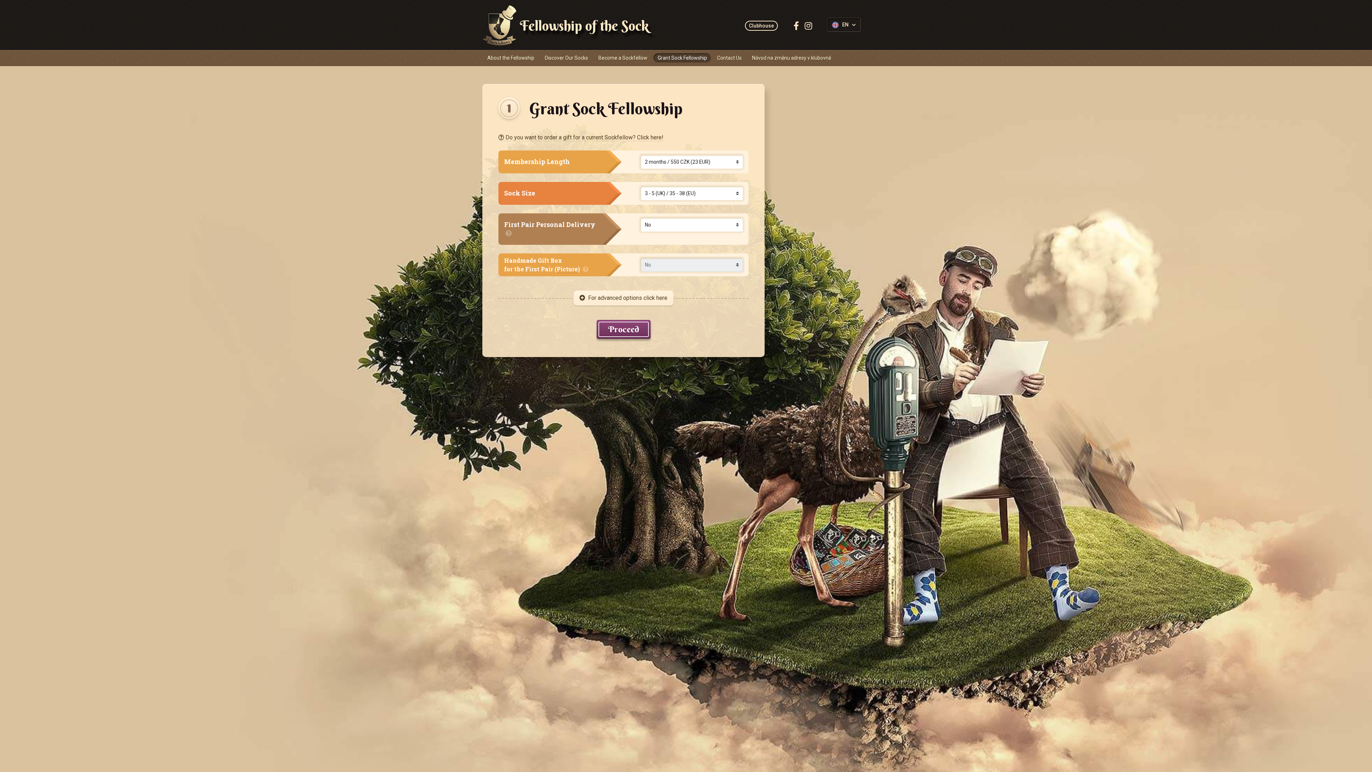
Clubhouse (761, 26)
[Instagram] (808, 25)
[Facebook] (796, 25)
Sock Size (519, 193)
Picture (567, 269)
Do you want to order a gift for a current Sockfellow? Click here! (583, 137)
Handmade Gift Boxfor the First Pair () (542, 265)
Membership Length (537, 162)
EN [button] (845, 25)
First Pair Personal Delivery (549, 225)
